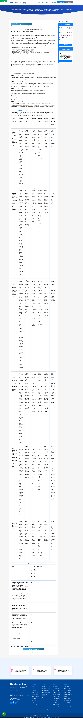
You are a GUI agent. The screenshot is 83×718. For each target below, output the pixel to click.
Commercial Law (45, 704)
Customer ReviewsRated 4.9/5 (60, 2)
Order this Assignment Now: (21, 24)
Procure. (54, 706)
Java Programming (67, 700)
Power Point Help (67, 696)
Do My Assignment (67, 704)
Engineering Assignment (44, 698)
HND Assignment (56, 686)
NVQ (54, 700)
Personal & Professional (68, 702)
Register (36, 692)
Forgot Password (35, 694)
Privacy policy (34, 700)
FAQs (33, 688)
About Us (42, 2)
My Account (69, 2)
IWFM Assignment (56, 698)
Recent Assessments (35, 706)
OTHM (54, 707)
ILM (53, 702)
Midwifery (59, 704)
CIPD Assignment (56, 688)
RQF (56, 702)
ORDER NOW (65, 44)
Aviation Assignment (46, 707)
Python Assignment (67, 692)
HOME (38, 2)
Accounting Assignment (46, 690)
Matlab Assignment (67, 690)
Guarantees (34, 698)
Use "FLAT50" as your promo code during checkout (48, 717)
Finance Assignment (46, 686)
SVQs (56, 700)
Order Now (48, 2)
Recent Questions (35, 704)
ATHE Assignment (56, 692)
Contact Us (54, 2)
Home (33, 686)
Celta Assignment (67, 698)
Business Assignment (46, 692)
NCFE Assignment (67, 688)
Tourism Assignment (46, 709)
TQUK (59, 700)
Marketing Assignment (46, 700)
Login (33, 692)
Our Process (34, 702)
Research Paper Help (68, 694)
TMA (54, 704)
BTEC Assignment (56, 694)
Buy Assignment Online (68, 706)
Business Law (66, 686)
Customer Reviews (35, 696)
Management (44, 702)
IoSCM (58, 706)
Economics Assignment (46, 688)
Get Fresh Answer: (33, 649)
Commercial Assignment (44, 695)
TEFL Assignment (56, 696)
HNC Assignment (56, 690)
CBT (56, 704)
